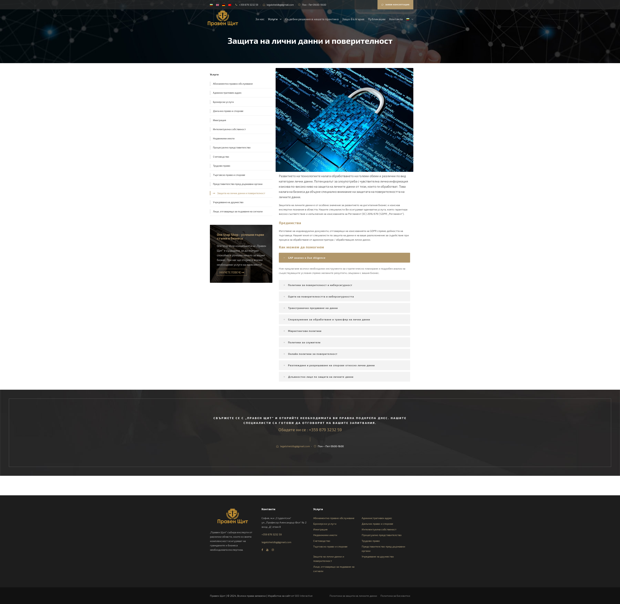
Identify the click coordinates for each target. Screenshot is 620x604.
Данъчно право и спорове (228, 110)
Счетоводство (221, 156)
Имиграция (219, 120)
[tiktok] (278, 549)
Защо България (353, 19)
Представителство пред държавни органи (238, 183)
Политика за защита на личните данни (353, 595)
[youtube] (267, 549)
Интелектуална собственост (229, 129)
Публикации (377, 19)
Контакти (396, 19)
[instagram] (273, 549)
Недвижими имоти (224, 138)
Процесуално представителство (232, 147)
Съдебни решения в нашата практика (312, 19)
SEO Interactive (304, 595)
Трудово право (221, 165)
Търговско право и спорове (229, 174)
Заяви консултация (397, 4)
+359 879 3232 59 (248, 4)
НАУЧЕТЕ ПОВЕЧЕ (230, 272)
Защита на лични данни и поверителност (241, 193)
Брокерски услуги (223, 101)
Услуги (273, 19)
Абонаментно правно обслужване (233, 83)
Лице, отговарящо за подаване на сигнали (238, 211)
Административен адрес (227, 92)
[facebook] (262, 549)
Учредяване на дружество (228, 202)
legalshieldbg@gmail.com (280, 4)
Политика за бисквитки (395, 595)
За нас (259, 19)
